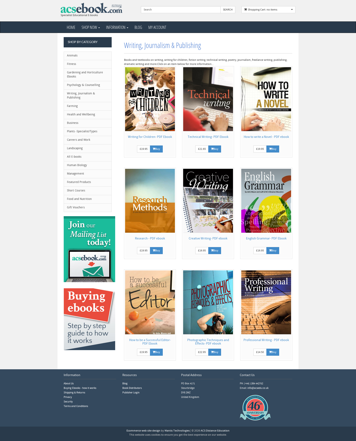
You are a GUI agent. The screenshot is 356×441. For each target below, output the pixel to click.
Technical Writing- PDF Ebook (208, 137)
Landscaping (75, 148)
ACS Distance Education (215, 431)
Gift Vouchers (76, 207)
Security (68, 401)
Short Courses (76, 190)
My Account (157, 27)
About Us (69, 383)
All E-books (74, 156)
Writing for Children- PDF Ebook (150, 137)
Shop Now (90, 27)
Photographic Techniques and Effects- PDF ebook (208, 342)
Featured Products (79, 182)
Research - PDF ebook (150, 238)
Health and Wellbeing (81, 114)
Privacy (68, 397)
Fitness (71, 64)
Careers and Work (78, 140)
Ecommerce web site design (143, 431)
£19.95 (144, 149)
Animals (72, 55)
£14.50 (260, 352)
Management (75, 173)
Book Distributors (132, 388)
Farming (72, 106)
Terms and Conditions (76, 406)
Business (72, 123)
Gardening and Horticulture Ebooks (85, 74)
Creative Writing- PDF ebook (208, 238)
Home (71, 27)
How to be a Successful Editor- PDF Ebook (150, 342)
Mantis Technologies (177, 431)
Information (116, 27)
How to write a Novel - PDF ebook (266, 137)
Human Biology (77, 165)
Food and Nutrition (79, 199)
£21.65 (202, 149)
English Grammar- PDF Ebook (266, 238)
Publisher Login (130, 392)
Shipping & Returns (74, 392)
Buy (157, 149)
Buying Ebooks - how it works (80, 388)
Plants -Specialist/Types (82, 131)
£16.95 (202, 250)
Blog (138, 27)
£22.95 (202, 352)
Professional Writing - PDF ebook (266, 340)
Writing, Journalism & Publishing (81, 95)
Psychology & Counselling (83, 85)
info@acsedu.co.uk (257, 388)
